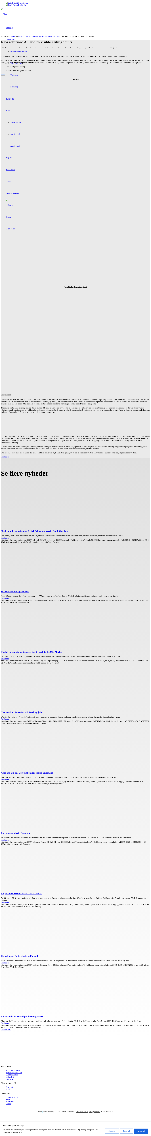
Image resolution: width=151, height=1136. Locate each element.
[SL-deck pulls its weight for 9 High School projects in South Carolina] (36, 527)
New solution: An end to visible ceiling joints (22, 712)
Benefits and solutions (14, 1073)
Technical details (12, 1075)
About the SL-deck (13, 1070)
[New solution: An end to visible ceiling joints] (43, 708)
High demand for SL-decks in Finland (19, 956)
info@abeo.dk (94, 1112)
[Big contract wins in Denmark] (43, 829)
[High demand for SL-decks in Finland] (43, 951)
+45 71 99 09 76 (82, 1112)
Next (9, 1030)
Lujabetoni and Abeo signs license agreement (22, 1016)
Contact (8, 1104)
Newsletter (10, 1101)
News (8, 1099)
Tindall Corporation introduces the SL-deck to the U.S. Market (31, 652)
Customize (111, 1131)
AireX (8, 1089)
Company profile (12, 1097)
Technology (10, 1077)
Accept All (141, 1131)
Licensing (9, 1079)
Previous (4, 1030)
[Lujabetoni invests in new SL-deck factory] (43, 889)
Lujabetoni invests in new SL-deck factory (21, 893)
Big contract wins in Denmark (15, 833)
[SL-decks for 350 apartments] (43, 587)
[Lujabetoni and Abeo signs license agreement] (43, 1012)
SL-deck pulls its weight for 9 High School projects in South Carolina (34, 531)
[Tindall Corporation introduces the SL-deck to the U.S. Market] (43, 647)
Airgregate (10, 1087)
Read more (5, 538)
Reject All (126, 1131)
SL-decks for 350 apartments (15, 591)
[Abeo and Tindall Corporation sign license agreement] (43, 768)
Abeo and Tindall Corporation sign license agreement (27, 773)
